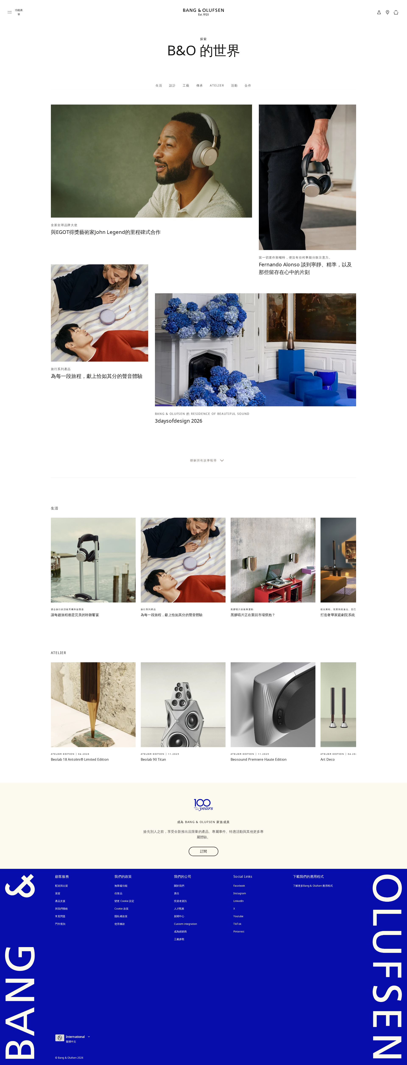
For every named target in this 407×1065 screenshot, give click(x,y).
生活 (159, 85)
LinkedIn (238, 901)
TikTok (237, 924)
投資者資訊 (180, 901)
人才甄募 (179, 909)
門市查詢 (60, 924)
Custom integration (185, 924)
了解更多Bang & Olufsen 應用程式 (313, 886)
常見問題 (60, 916)
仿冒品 (118, 893)
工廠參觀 (179, 939)
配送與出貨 (61, 886)
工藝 (186, 85)
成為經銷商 (180, 932)
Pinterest (238, 932)
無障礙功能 (120, 886)
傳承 (199, 85)
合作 (248, 85)
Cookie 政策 (121, 909)
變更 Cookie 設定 (124, 901)
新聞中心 (179, 916)
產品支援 (60, 901)
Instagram (239, 893)
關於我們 (179, 886)
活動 (234, 85)
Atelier (217, 85)
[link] (379, 12)
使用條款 (119, 924)
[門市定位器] (387, 12)
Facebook (239, 886)
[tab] (159, 85)
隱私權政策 (120, 916)
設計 (172, 85)
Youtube (238, 916)
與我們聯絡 (61, 909)
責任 (176, 893)
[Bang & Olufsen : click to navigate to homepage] (203, 12)
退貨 (57, 893)
